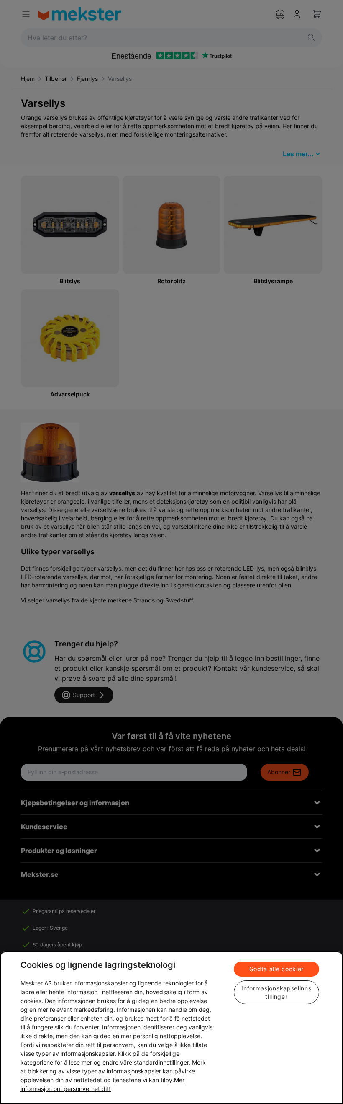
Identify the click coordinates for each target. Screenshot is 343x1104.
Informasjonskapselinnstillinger (276, 992)
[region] (171, 1027)
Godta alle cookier (276, 968)
